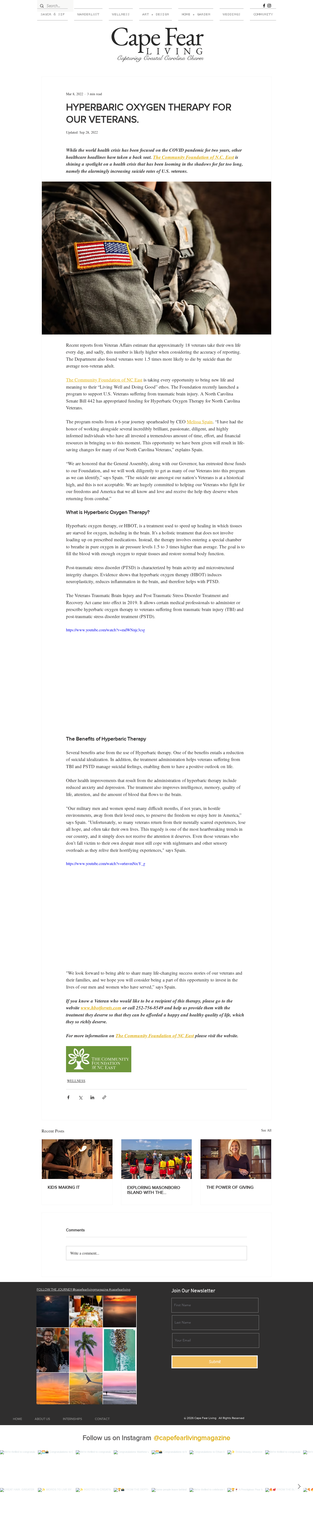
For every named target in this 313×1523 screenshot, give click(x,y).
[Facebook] (264, 5)
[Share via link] (104, 1097)
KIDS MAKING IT (64, 1187)
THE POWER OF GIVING (230, 1187)
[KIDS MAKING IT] (77, 1159)
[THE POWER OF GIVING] (236, 1159)
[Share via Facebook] (68, 1097)
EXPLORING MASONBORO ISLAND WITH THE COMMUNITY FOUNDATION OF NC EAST (155, 1190)
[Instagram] (269, 5)
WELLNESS (76, 1080)
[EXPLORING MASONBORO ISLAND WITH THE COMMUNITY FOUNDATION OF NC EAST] (156, 1159)
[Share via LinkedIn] (92, 1097)
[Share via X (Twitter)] (80, 1097)
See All (266, 1130)
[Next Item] (299, 1486)
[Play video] (156, 678)
